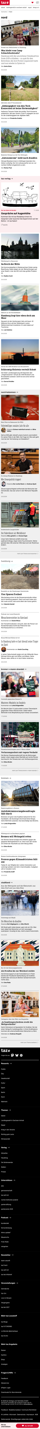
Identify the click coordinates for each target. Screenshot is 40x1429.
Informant (12, 1415)
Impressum (30, 1415)
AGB (36, 1415)
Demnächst (5, 1289)
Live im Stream (6, 1298)
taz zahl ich (5, 1195)
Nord (3, 1097)
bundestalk (5, 1223)
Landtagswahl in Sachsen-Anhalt (12, 1121)
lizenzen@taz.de (28, 1404)
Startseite (4, 11)
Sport (3, 1088)
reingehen (4, 1247)
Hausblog (4, 1158)
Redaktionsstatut (15, 1410)
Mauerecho (5, 1237)
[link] (3, 7)
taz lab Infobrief (6, 1275)
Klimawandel (5, 1139)
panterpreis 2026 (7, 1209)
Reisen (3, 1350)
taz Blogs (4, 1322)
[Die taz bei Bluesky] (16, 1056)
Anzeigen (4, 1364)
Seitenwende (6, 1419)
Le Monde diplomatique (9, 1331)
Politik (3, 1069)
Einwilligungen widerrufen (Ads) (22, 1419)
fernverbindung (6, 1228)
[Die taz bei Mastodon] (12, 1056)
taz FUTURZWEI (6, 1327)
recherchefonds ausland (9, 1200)
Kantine (3, 1355)
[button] (37, 2)
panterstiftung (6, 1204)
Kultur (3, 1083)
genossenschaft (6, 1191)
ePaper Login (5, 1388)
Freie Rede (5, 1242)
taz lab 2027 (5, 1307)
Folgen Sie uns (5, 1055)
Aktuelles (4, 1153)
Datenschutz (21, 1415)
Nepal (3, 1125)
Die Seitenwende (7, 1162)
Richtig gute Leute (7, 1134)
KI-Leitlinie (5, 1415)
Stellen (3, 1167)
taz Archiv (4, 1336)
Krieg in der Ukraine (8, 1130)
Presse (3, 1172)
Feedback (4, 1379)
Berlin (3, 1092)
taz (5, 1050)
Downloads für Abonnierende (11, 1392)
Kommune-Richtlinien (29, 1410)
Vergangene (5, 1303)
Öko (2, 1074)
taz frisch (4, 1265)
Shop (3, 1360)
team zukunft (5, 1261)
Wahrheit (4, 1102)
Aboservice (5, 1383)
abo (2, 1186)
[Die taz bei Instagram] (21, 1056)
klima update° (6, 1233)
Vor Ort (3, 1293)
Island (3, 1116)
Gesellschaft (5, 1079)
